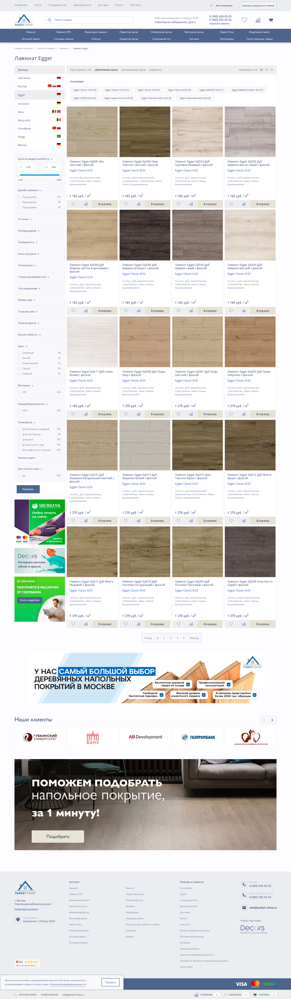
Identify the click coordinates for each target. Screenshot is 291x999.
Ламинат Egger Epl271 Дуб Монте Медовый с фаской (91, 583)
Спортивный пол (161, 39)
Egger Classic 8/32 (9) (148, 89)
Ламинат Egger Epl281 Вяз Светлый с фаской (87, 163)
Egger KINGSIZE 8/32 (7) (211, 89)
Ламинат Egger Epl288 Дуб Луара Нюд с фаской (143, 373)
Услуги (37, 5)
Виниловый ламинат (96, 32)
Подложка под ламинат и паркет (143, 924)
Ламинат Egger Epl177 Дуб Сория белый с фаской (91, 373)
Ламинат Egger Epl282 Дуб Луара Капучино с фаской (249, 373)
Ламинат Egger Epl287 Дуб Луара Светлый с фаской (196, 373)
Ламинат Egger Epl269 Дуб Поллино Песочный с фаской (194, 583)
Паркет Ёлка (227, 32)
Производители (82, 5)
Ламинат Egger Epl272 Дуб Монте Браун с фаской (249, 476)
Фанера (130, 936)
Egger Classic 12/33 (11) (117, 89)
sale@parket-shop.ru (263, 907)
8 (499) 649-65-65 (220, 16)
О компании (20, 5)
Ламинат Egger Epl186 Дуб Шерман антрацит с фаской (140, 266)
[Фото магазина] (211, 5)
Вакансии (185, 942)
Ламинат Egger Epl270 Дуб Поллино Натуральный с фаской (143, 583)
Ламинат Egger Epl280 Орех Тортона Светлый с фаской (140, 163)
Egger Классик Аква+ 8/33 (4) (156, 97)
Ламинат (31, 32)
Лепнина (194, 39)
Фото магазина (224, 5)
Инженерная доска (161, 32)
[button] (264, 720)
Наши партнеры (250, 920)
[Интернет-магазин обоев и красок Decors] (39, 560)
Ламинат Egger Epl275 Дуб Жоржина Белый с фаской (139, 476)
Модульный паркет (259, 32)
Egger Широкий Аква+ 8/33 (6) (195, 97)
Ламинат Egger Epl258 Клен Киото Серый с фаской (250, 583)
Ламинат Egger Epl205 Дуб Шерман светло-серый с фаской (248, 163)
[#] (23, 20)
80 (271, 70)
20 (261, 70)
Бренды (23, 70)
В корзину (105, 204)
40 (266, 70)
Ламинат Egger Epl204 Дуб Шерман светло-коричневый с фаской (89, 268)
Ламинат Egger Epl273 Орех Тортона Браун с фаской (193, 476)
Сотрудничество (57, 5)
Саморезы (131, 930)
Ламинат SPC (63, 32)
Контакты (135, 5)
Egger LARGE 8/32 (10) (85, 97)
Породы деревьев (189, 948)
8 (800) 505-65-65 (220, 20)
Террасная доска (128, 39)
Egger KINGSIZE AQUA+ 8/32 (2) (247, 89)
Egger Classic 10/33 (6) (85, 89)
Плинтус (96, 39)
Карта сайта (186, 966)
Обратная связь (27, 994)
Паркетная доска (129, 32)
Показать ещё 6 (26, 457)
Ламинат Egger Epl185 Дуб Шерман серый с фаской (192, 266)
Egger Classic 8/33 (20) (179, 89)
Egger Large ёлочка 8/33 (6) (119, 97)
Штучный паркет (31, 39)
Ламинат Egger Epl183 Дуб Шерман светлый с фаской (245, 266)
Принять (110, 982)
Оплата (119, 5)
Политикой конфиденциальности (68, 984)
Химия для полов (134, 918)
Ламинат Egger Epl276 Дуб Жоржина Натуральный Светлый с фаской (92, 478)
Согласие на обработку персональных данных (204, 960)
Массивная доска (194, 32)
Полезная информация (192, 936)
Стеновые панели (63, 39)
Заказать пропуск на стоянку (258, 5)
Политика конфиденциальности (197, 954)
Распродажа (227, 39)
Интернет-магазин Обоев (253, 932)
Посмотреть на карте (26, 909)
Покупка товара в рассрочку (195, 930)
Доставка (103, 5)
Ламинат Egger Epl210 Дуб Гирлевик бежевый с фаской (194, 163)
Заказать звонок (219, 23)
